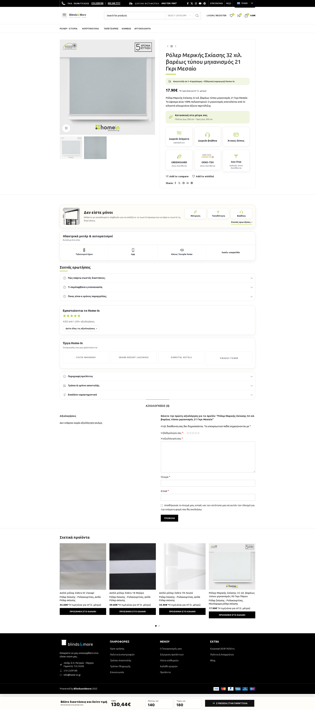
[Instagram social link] (196, 3)
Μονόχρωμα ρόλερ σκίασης (223, 603)
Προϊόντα (165, 672)
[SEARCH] (197, 15)
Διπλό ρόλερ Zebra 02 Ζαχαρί (77, 592)
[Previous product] (168, 46)
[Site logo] (80, 15)
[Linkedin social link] (188, 183)
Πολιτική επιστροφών (122, 654)
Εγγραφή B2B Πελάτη (222, 648)
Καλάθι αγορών (169, 666)
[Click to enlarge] (66, 128)
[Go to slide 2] (159, 626)
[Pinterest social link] (204, 3)
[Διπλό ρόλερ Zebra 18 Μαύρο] (132, 566)
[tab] (157, 404)
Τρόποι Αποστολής (120, 660)
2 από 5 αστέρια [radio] (190, 433)
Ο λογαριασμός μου (171, 648)
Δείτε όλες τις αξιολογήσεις (81, 328)
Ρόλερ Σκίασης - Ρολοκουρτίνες (77, 597)
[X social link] (192, 3)
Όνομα (165, 476)
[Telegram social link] (192, 183)
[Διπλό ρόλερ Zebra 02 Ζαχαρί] (83, 566)
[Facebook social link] (188, 3)
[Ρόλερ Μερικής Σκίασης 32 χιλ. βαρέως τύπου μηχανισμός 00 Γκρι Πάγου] (232, 566)
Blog (212, 660)
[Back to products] (172, 46)
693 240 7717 (114, 3)
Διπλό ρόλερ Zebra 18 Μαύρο (126, 592)
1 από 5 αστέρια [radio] (188, 433)
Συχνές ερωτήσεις (241, 222)
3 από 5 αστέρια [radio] (193, 433)
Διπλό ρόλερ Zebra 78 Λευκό (176, 592)
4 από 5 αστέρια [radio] (195, 433)
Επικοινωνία (117, 672)
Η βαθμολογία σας (172, 433)
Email (165, 490)
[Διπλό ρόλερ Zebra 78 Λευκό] (182, 566)
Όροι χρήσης (117, 648)
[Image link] (78, 643)
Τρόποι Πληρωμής (120, 666)
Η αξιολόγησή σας (172, 438)
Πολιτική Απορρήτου (222, 654)
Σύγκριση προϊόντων (172, 654)
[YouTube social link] (200, 3)
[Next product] (176, 46)
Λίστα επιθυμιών (169, 660)
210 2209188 (97, 3)
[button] (83, 611)
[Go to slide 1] (156, 626)
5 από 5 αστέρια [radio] (198, 433)
